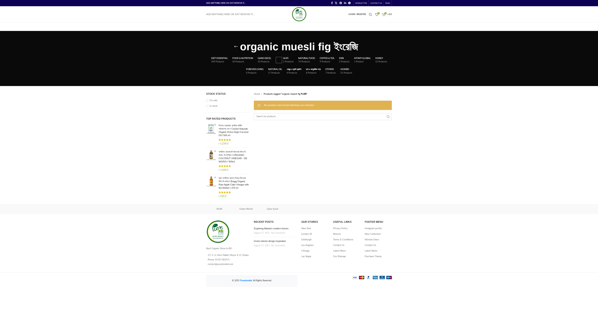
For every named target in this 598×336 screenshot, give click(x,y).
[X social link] (336, 3)
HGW (219, 209)
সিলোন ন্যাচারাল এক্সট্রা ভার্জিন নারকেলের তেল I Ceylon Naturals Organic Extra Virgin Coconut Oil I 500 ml (233, 130)
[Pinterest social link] (340, 3)
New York (306, 228)
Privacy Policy (340, 228)
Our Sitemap (339, 256)
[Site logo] (299, 14)
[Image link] (218, 232)
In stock (214, 106)
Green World (246, 209)
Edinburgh (306, 239)
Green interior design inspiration (270, 241)
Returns (337, 234)
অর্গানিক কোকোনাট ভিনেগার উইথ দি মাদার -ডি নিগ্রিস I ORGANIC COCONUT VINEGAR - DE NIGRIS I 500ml (233, 156)
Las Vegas (306, 256)
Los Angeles (307, 245)
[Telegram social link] (349, 3)
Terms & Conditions (343, 239)
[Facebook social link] (332, 3)
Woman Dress (372, 239)
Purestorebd (246, 281)
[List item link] (227, 259)
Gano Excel (272, 209)
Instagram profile (373, 228)
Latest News (339, 251)
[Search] (370, 14)
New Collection (373, 234)
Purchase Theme (373, 256)
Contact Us (338, 245)
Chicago (305, 251)
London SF (306, 234)
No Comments (278, 233)
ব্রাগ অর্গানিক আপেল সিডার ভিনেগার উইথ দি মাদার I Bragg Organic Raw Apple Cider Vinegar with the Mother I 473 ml (234, 183)
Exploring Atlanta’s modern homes (271, 228)
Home (257, 94)
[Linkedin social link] (345, 3)
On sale (213, 100)
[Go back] (236, 47)
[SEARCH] (388, 116)
